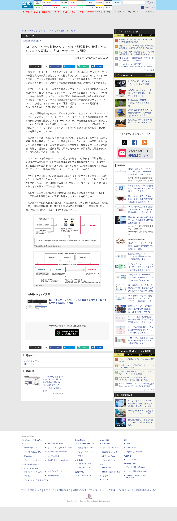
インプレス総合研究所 (32, 452)
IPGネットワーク (130, 464)
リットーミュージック (86, 444)
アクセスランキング (129, 31)
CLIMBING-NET (84, 468)
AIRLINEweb (107, 444)
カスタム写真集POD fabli (137, 471)
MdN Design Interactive (111, 472)
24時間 (129, 35)
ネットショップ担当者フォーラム (60, 448)
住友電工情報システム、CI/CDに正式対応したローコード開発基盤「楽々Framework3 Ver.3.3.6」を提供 (140, 259)
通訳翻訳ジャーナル (109, 452)
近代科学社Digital (84, 475)
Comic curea (131, 448)
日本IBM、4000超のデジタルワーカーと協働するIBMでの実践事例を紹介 (140, 220)
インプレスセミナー (55, 456)
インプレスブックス (55, 471)
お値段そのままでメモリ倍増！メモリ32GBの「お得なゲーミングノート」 (140, 93)
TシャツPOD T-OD (85, 452)
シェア (57, 66)
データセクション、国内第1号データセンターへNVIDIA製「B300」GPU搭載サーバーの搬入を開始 (136, 66)
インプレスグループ (125, 490)
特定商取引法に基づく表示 (146, 490)
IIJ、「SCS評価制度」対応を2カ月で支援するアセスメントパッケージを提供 (140, 330)
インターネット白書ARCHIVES (36, 480)
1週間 (140, 35)
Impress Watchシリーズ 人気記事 (136, 351)
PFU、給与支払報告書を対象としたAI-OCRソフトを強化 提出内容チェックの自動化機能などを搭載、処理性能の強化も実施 (141, 212)
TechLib (105, 479)
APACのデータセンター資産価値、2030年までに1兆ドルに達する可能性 (140, 246)
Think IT (27, 444)
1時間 (119, 35)
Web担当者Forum (30, 448)
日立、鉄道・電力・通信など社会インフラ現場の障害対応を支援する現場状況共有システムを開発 (136, 54)
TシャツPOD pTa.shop (136, 467)
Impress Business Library (57, 452)
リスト (45, 66)
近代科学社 (79, 472)
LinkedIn (98, 66)
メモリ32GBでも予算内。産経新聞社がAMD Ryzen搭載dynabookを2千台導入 (140, 113)
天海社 (129, 444)
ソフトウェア (133, 12)
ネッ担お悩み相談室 (31, 464)
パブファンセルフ (133, 459)
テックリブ (104, 476)
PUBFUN (127, 456)
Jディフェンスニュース (111, 448)
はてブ (71, 66)
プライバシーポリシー (97, 490)
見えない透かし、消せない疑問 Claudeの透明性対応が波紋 (140, 422)
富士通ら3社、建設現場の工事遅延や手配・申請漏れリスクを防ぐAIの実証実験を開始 (140, 288)
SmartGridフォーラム (56, 444)
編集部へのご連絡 (79, 490)
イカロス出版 (105, 440)
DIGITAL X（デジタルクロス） (59, 460)
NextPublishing (53, 475)
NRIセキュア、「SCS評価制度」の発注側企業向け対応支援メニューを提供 (140, 188)
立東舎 (80, 456)
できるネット (29, 476)
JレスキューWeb (108, 456)
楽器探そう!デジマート (86, 448)
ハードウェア (119, 12)
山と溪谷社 (79, 460)
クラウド (107, 12)
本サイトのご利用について (31, 490)
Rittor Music (80, 440)
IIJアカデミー (30, 364)
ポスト (37, 66)
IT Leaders (28, 456)
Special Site (126, 75)
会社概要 (112, 490)
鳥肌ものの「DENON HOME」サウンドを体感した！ (139, 103)
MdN (101, 464)
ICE (125, 440)
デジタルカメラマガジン (33, 472)
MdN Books (106, 468)
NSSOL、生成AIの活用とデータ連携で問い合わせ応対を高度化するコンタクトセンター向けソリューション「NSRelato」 (140, 322)
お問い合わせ (49, 490)
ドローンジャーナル (31, 460)
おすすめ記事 (126, 395)
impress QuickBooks (134, 452)
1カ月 (150, 35)
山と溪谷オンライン (85, 464)
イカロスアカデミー (109, 460)
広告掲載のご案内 (63, 490)
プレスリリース (31, 361)
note (84, 66)
